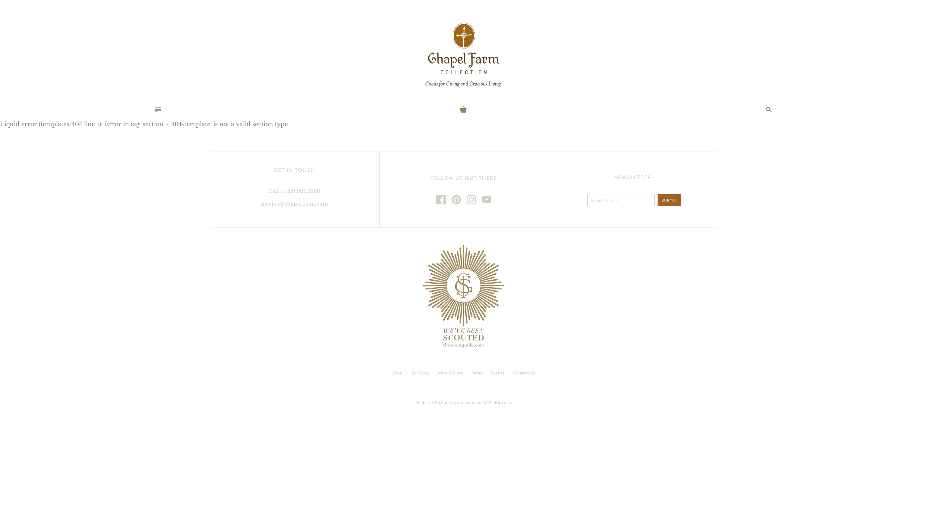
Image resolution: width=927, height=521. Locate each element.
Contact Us (524, 373)
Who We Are (450, 373)
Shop (397, 373)
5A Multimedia (496, 402)
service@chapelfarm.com (294, 204)
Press (476, 373)
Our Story (420, 373)
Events (497, 373)
